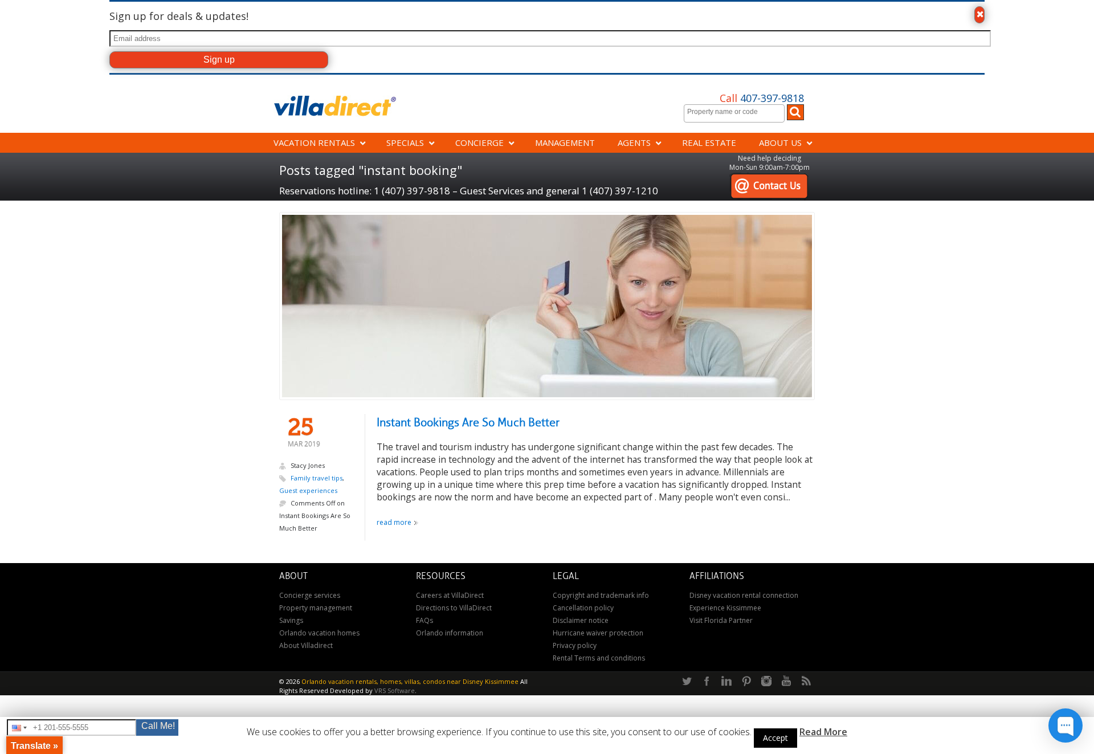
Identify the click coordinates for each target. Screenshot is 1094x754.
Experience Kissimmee (725, 608)
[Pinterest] (746, 681)
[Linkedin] (726, 681)
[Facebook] (706, 681)
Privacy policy (575, 645)
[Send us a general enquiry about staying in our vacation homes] (769, 179)
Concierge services (309, 595)
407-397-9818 (762, 98)
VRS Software (394, 690)
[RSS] (806, 681)
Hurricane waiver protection (598, 633)
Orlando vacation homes (319, 633)
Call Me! (158, 726)
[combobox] (734, 113)
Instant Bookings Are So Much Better (468, 422)
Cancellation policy (583, 608)
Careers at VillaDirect (450, 595)
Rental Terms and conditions (599, 658)
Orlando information (449, 633)
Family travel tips (316, 478)
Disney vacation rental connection (743, 595)
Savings (291, 620)
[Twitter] (686, 681)
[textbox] (737, 112)
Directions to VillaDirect (454, 608)
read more (394, 522)
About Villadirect (306, 645)
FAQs (424, 620)
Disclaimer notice (581, 620)
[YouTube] (786, 681)
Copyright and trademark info (601, 595)
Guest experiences (308, 490)
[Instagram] (766, 681)
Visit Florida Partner (721, 620)
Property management (315, 608)
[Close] (979, 14)
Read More (823, 732)
